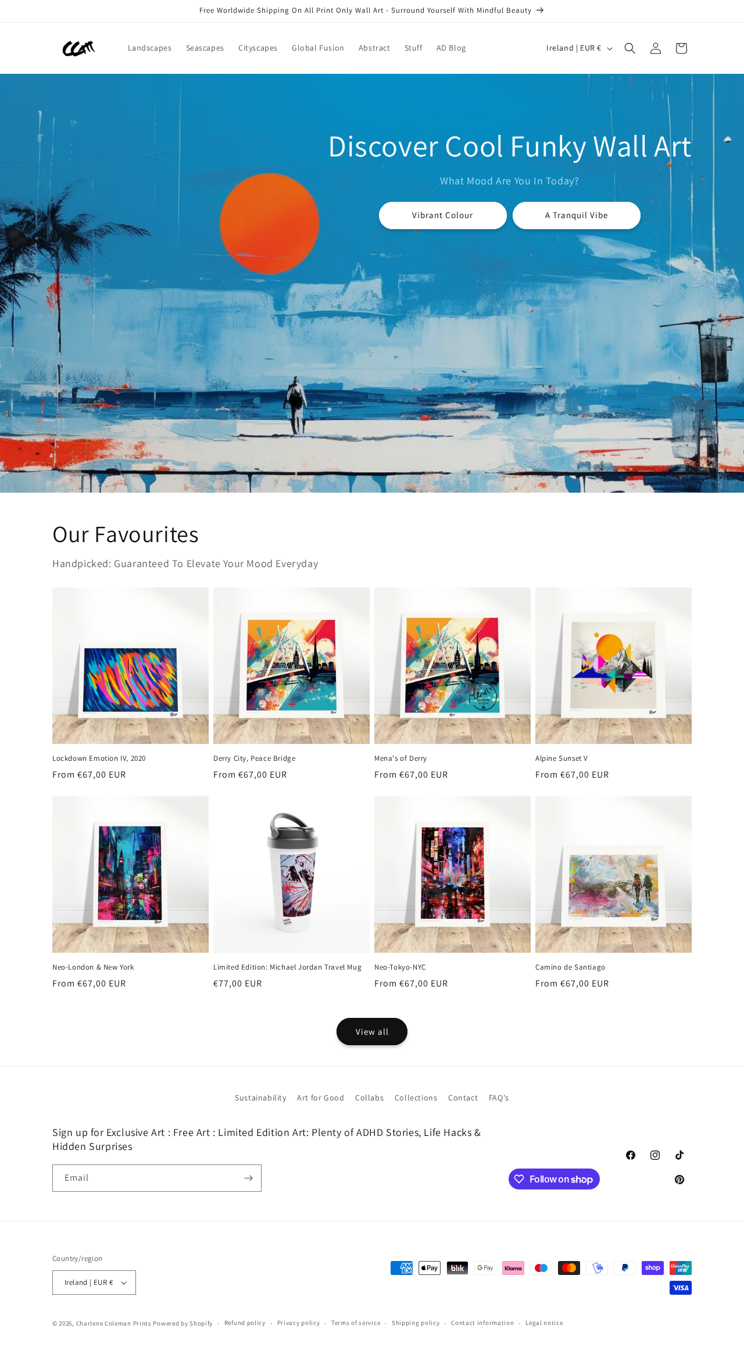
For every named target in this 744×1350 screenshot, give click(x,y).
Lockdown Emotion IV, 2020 (99, 758)
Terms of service (355, 1323)
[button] (630, 48)
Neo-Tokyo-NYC (400, 967)
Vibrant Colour (443, 214)
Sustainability (260, 1097)
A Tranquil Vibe (576, 214)
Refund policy (245, 1323)
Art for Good (320, 1097)
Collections (416, 1097)
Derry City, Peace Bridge (254, 758)
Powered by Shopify (183, 1323)
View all (372, 1031)
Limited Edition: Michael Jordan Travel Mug (287, 967)
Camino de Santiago (570, 967)
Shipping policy (416, 1323)
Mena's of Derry (400, 758)
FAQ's (499, 1097)
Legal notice (544, 1323)
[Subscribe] (248, 1178)
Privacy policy (298, 1323)
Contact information (482, 1323)
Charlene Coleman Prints (114, 1323)
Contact (463, 1097)
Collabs (369, 1097)
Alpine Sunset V (561, 758)
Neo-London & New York (93, 967)
